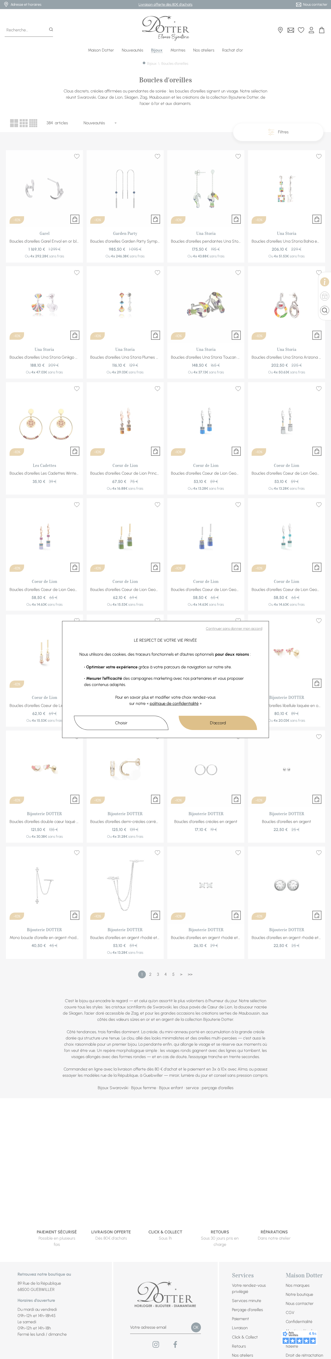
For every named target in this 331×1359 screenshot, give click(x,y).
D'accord (218, 722)
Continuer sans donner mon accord (234, 628)
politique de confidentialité (174, 703)
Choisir (121, 722)
